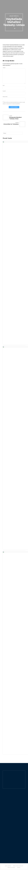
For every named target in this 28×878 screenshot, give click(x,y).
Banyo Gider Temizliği (7, 834)
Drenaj (4, 840)
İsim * (4, 85)
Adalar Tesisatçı (14, 15)
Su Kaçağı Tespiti (6, 810)
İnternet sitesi (5, 96)
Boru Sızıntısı (5, 830)
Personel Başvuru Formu (11, 847)
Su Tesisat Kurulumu (7, 816)
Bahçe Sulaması (6, 837)
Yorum (4, 67)
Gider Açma (5, 813)
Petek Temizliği (6, 820)
